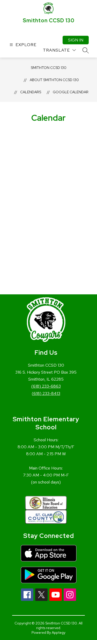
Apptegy (58, 632)
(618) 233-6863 (46, 386)
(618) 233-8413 (46, 393)
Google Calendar (70, 92)
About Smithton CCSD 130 (54, 79)
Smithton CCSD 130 (48, 67)
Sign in (75, 40)
